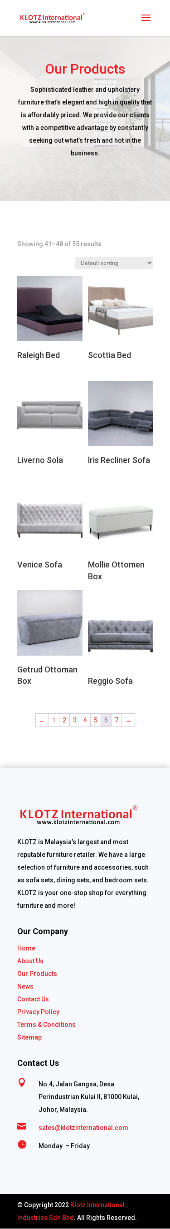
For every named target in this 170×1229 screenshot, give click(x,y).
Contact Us (33, 999)
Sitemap (29, 1037)
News (25, 986)
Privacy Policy (38, 1011)
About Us (30, 961)
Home (26, 948)
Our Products (37, 973)
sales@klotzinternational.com (83, 1127)
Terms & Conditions (46, 1024)
